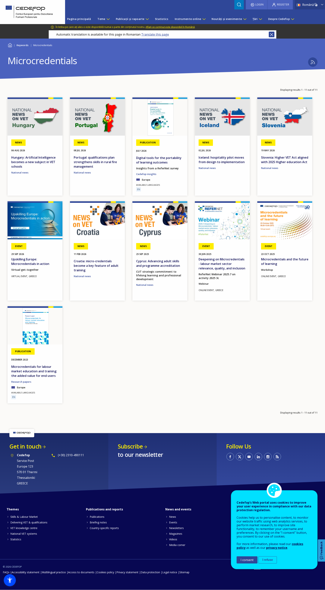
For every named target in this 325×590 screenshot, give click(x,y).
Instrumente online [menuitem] (188, 19)
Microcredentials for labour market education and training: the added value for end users (34, 371)
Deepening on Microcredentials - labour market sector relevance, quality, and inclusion (222, 263)
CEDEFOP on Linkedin (258, 456)
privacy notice (276, 548)
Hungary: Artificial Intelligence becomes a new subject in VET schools (33, 162)
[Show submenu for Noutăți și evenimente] (244, 19)
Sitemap (184, 572)
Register (283, 4)
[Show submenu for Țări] (260, 19)
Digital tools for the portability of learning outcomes (158, 160)
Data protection (150, 572)
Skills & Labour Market (24, 517)
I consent (247, 560)
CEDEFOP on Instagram (268, 456)
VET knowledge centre (23, 528)
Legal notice (169, 572)
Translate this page (155, 34)
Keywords (22, 45)
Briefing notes (98, 522)
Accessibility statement (25, 572)
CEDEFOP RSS (277, 456)
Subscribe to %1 (312, 62)
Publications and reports (104, 509)
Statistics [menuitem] (161, 19)
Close (271, 34)
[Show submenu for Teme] (108, 19)
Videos (173, 539)
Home (10, 44)
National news (19, 172)
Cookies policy (105, 572)
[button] (10, 580)
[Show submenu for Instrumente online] (203, 19)
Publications (97, 517)
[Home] (29, 12)
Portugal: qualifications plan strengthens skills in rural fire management (95, 162)
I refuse (267, 559)
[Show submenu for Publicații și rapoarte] (147, 19)
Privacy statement (127, 572)
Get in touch (25, 446)
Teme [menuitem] (101, 19)
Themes (13, 509)
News (172, 517)
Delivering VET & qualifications (28, 522)
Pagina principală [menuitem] (79, 19)
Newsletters (176, 528)
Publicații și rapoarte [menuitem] (130, 19)
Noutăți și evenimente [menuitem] (227, 19)
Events (173, 522)
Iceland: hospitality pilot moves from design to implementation (222, 159)
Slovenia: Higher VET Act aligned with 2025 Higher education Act (284, 159)
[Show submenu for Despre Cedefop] (292, 19)
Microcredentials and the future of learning (284, 261)
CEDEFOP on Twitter (239, 456)
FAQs (6, 572)
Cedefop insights (146, 174)
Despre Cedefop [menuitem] (279, 19)
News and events (178, 509)
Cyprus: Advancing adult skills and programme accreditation (158, 263)
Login (259, 4)
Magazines (175, 533)
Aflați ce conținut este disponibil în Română (170, 27)
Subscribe (130, 446)
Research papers (21, 381)
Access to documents (81, 572)
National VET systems (23, 533)
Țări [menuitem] (255, 19)
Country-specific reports (104, 528)
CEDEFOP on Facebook (230, 456)
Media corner (177, 545)
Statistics (15, 539)
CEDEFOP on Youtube (249, 456)
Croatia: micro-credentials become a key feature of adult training (96, 265)
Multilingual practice (54, 572)
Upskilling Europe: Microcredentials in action (30, 261)
